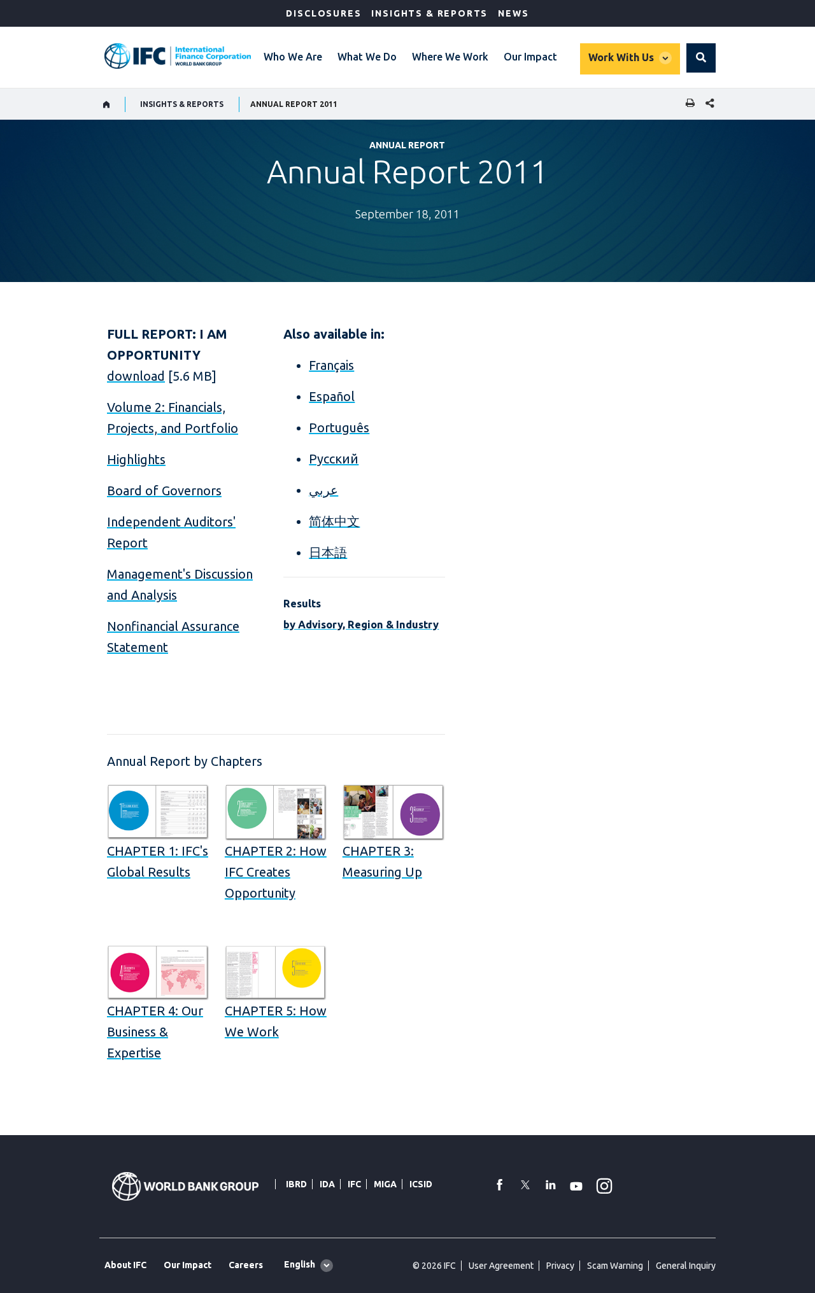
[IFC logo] (177, 56)
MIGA (385, 1184)
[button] (701, 58)
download (136, 376)
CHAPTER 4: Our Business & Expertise (155, 1031)
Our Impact (530, 56)
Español (332, 396)
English (299, 1264)
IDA (327, 1184)
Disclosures (323, 13)
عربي (323, 490)
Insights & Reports (429, 13)
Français (331, 365)
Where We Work (450, 56)
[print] (687, 104)
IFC (354, 1184)
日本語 (328, 552)
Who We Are (293, 56)
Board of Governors (164, 490)
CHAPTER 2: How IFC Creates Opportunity (276, 872)
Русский (333, 458)
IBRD (296, 1184)
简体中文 (334, 521)
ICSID (420, 1184)
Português (339, 427)
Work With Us (621, 57)
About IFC (125, 1265)
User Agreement (501, 1266)
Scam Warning (615, 1266)
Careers (246, 1265)
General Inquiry (686, 1266)
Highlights (136, 459)
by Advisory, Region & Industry (361, 624)
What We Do (367, 56)
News (513, 13)
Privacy (560, 1266)
